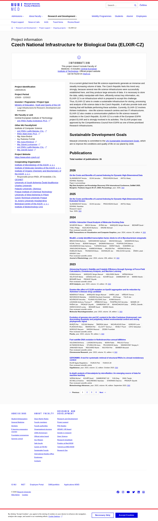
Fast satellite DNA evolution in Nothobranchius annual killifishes (98, 340)
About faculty (44, 413)
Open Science (62, 436)
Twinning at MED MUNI (65, 447)
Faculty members (40, 422)
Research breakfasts (64, 440)
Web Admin (15, 495)
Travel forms (58, 22)
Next (101, 392)
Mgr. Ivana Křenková (25, 142)
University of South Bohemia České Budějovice (36, 182)
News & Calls (34, 22)
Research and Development (66, 412)
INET (23, 485)
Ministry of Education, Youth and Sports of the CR (37, 105)
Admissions (18, 413)
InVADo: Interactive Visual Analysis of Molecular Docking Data (97, 222)
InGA (46, 22)
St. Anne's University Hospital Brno (31, 201)
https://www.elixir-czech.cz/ (27, 157)
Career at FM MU (40, 447)
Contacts (37, 461)
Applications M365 (71, 485)
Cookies (25, 495)
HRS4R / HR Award (64, 429)
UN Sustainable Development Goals (122, 141)
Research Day (62, 450)
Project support (17, 22)
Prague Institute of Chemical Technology (33, 192)
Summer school (17, 439)
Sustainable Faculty (41, 450)
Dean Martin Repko (41, 419)
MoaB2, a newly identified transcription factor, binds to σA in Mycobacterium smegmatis (108, 238)
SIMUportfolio (53, 485)
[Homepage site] (25, 7)
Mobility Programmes (101, 16)
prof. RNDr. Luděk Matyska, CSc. (30, 131)
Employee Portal (37, 485)
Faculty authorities (41, 426)
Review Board (73, 22)
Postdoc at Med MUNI (65, 443)
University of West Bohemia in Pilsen (32, 195)
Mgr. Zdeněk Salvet (25, 150)
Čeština (143, 5)
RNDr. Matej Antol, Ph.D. (27, 134)
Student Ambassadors (19, 419)
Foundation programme (20, 435)
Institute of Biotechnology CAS (29, 207)
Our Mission (38, 440)
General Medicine (17, 422)
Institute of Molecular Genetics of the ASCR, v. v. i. (38, 168)
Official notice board (41, 436)
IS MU (13, 485)
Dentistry (14, 426)
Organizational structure (43, 429)
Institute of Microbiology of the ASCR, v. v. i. (35, 165)
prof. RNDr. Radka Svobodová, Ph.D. (32, 121)
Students (119, 16)
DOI (122, 188)
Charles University (23, 186)
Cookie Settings (54, 516)
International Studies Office (44, 454)
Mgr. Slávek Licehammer (27, 145)
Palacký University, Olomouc (28, 189)
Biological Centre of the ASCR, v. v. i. (32, 204)
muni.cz (86, 74)
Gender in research (64, 433)
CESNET (19, 179)
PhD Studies (61, 426)
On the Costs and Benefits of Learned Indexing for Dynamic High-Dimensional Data (106, 175)
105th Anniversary (40, 433)
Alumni (130, 16)
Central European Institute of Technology (77, 70)
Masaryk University (24, 492)
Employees (141, 16)
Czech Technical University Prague (31, 198)
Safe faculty (38, 443)
